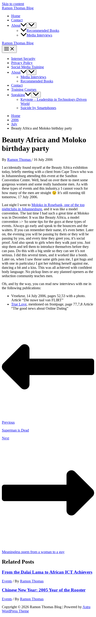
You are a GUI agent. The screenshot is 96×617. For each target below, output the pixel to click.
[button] (24, 25)
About (16, 25)
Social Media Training (27, 67)
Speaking (18, 95)
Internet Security (23, 59)
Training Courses (23, 89)
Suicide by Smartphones (38, 108)
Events (7, 581)
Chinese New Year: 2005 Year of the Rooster (44, 590)
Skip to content (13, 4)
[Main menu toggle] (9, 49)
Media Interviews (39, 35)
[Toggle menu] (31, 72)
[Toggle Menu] (31, 25)
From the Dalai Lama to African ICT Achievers (47, 572)
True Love (19, 304)
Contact (17, 20)
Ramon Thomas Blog (18, 8)
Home (15, 16)
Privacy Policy (22, 63)
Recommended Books (43, 30)
